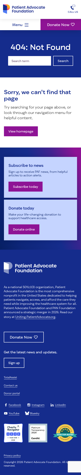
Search (63, 61)
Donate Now (58, 24)
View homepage (20, 131)
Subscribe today (25, 187)
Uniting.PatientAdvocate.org (35, 316)
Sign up (14, 363)
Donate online (24, 229)
